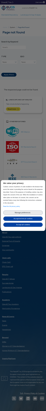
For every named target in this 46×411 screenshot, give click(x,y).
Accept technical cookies (23, 218)
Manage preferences (23, 213)
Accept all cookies (23, 225)
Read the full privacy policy (12, 206)
